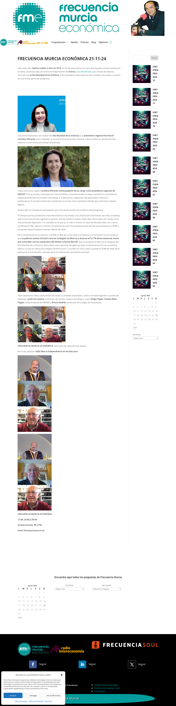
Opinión (74, 42)
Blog (93, 42)
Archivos (137, 334)
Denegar (33, 695)
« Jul (135, 327)
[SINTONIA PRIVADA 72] (142, 74)
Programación (58, 42)
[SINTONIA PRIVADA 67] (142, 188)
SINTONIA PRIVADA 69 (155, 142)
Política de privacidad (36, 701)
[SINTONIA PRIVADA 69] (142, 143)
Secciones (106, 585)
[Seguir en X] (132, 664)
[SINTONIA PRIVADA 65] (142, 234)
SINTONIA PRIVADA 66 (155, 210)
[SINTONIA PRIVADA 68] (142, 165)
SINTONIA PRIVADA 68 (155, 165)
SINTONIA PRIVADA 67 (155, 188)
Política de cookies (21, 701)
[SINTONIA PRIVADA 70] (142, 120)
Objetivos (103, 42)
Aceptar (13, 695)
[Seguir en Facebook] (33, 664)
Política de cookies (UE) (107, 688)
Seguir (42, 664)
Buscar (154, 58)
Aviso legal (48, 701)
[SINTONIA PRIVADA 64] (142, 257)
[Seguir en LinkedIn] (82, 664)
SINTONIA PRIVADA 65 (155, 233)
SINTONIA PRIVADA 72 (155, 73)
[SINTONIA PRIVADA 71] (142, 97)
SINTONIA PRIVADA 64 (155, 256)
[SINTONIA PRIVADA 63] (142, 280)
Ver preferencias (53, 695)
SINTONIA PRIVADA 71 (155, 96)
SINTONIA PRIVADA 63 (155, 279)
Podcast (85, 42)
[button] (61, 675)
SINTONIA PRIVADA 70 (155, 119)
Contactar (99, 691)
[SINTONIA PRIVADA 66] (142, 211)
